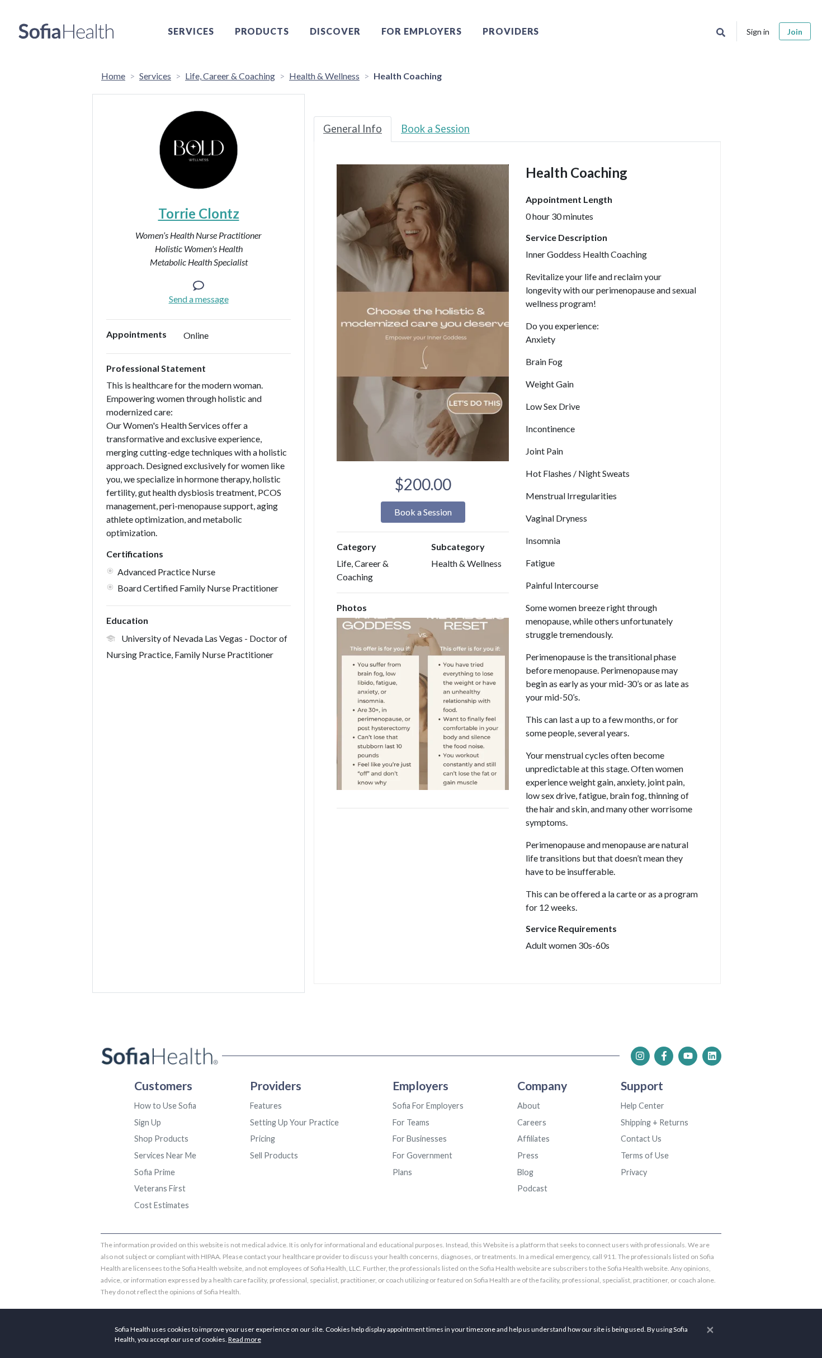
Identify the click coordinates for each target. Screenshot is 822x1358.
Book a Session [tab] (435, 128)
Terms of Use (645, 1155)
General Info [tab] (352, 128)
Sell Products (274, 1155)
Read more (244, 1339)
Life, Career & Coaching (230, 75)
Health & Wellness (324, 75)
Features (266, 1105)
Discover (335, 31)
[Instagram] (640, 1056)
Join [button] (794, 31)
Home (113, 75)
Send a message (199, 299)
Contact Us (641, 1138)
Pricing (262, 1138)
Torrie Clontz (198, 213)
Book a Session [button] (423, 512)
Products (262, 31)
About (528, 1105)
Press (527, 1155)
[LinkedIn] (711, 1056)
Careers (531, 1122)
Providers (511, 31)
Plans (402, 1172)
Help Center (642, 1105)
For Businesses (420, 1138)
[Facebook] (663, 1056)
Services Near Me (165, 1155)
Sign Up (147, 1122)
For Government (422, 1155)
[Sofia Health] (66, 31)
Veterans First (160, 1188)
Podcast (532, 1188)
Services (191, 31)
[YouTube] (687, 1056)
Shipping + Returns (654, 1122)
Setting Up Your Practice (294, 1122)
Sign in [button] (758, 31)
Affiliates (533, 1138)
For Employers (421, 31)
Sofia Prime (154, 1172)
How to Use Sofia (165, 1105)
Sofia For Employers (428, 1105)
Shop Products (161, 1138)
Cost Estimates (161, 1205)
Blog (525, 1172)
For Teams (411, 1122)
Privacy (634, 1172)
